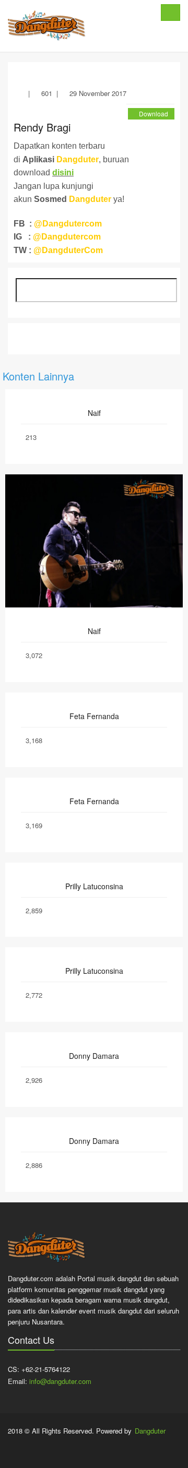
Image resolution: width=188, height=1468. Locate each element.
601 (46, 93)
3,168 (34, 740)
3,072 (34, 655)
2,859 (34, 910)
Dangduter (150, 1431)
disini (63, 172)
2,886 (34, 1165)
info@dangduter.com (60, 1381)
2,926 (34, 1080)
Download (153, 113)
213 (31, 437)
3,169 (34, 825)
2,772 (34, 995)
